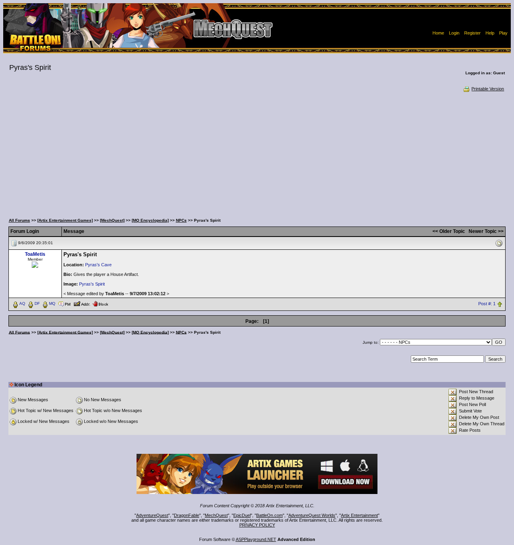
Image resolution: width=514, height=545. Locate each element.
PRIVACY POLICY (257, 525)
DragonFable (186, 515)
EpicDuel (242, 515)
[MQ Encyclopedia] (150, 220)
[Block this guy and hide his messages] (100, 303)
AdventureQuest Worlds (311, 515)
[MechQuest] (112, 220)
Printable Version (487, 88)
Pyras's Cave (98, 264)
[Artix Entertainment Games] (65, 220)
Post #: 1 (487, 303)
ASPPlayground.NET (256, 539)
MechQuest (216, 515)
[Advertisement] (257, 152)
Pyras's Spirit (92, 284)
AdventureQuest (152, 515)
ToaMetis (35, 254)
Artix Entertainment (359, 515)
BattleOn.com (269, 515)
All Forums (19, 220)
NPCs (181, 220)
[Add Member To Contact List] (82, 303)
